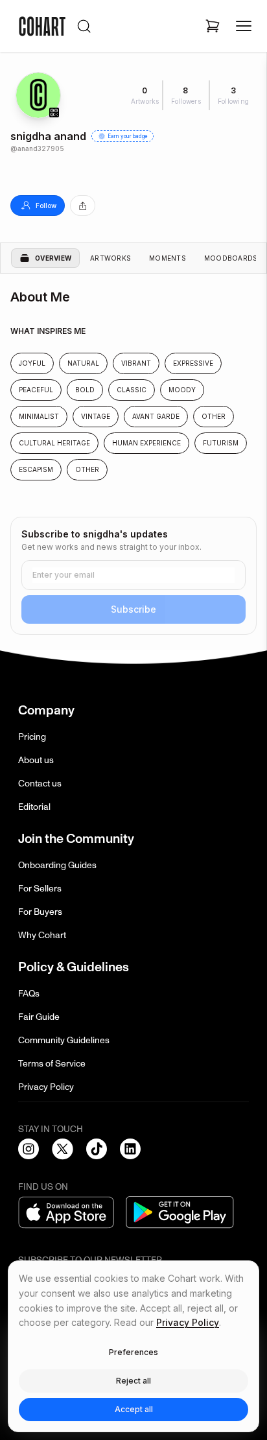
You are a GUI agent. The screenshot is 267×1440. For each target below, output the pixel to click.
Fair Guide (39, 1017)
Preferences (133, 1352)
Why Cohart (42, 935)
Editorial (34, 807)
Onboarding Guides (57, 865)
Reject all (133, 1381)
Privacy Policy (46, 1087)
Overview (53, 258)
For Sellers (40, 888)
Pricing (32, 737)
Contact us (40, 783)
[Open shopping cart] (213, 26)
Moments (167, 258)
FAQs (29, 993)
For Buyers (40, 912)
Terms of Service (52, 1063)
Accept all (134, 1409)
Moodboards (231, 258)
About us (36, 760)
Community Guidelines (64, 1040)
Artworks (110, 258)
